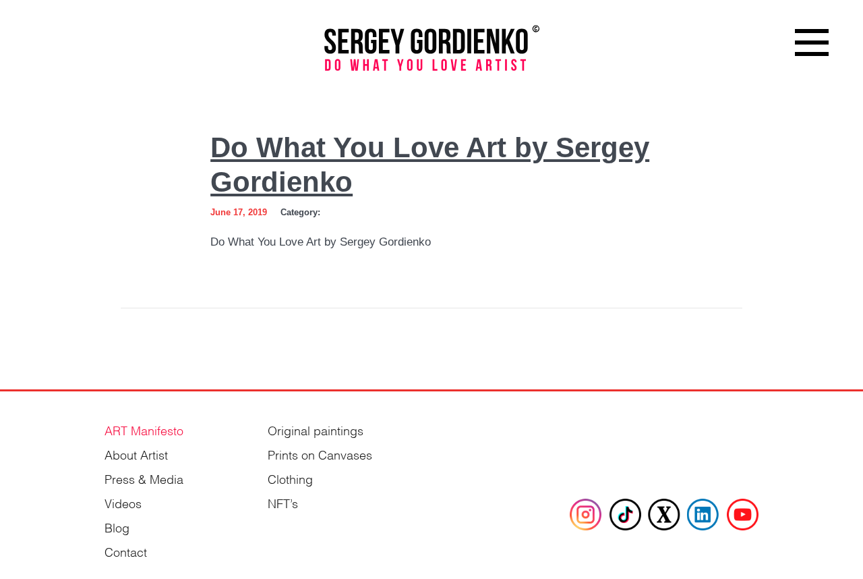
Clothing (290, 478)
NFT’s (283, 502)
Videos (123, 502)
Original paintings (315, 429)
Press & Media (144, 478)
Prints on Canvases (320, 454)
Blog (117, 527)
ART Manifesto (144, 429)
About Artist (136, 454)
